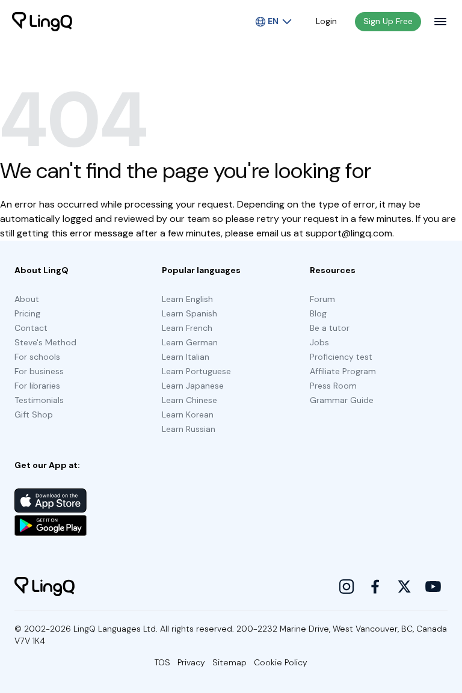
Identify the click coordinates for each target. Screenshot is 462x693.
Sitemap (229, 662)
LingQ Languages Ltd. (115, 628)
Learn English (187, 299)
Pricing (27, 313)
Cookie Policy (280, 662)
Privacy (191, 662)
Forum (322, 299)
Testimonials (39, 400)
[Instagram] (346, 586)
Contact (31, 327)
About (26, 299)
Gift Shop (33, 414)
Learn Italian (185, 356)
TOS (162, 662)
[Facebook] (375, 586)
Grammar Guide (342, 400)
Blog (318, 313)
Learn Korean (188, 414)
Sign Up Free (388, 21)
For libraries (37, 385)
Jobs (319, 342)
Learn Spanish (189, 313)
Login (326, 21)
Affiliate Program (343, 371)
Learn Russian (188, 429)
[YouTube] (433, 586)
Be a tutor (330, 327)
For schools (37, 356)
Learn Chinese (189, 400)
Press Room (333, 385)
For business (39, 371)
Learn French (187, 327)
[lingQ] (42, 21)
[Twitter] (404, 586)
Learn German (190, 342)
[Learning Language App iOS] (50, 500)
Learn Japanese (193, 385)
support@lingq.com (349, 233)
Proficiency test (341, 356)
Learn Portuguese (196, 371)
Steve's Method (45, 342)
